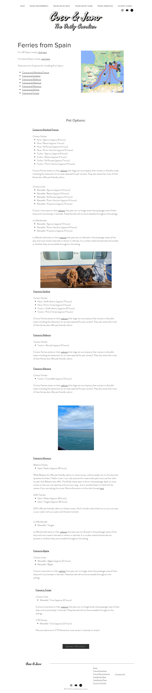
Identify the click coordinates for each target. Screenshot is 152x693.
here (102, 488)
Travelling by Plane (100, 680)
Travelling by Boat (99, 677)
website (63, 170)
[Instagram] (122, 10)
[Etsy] (132, 10)
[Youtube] (127, 10)
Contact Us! (120, 674)
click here (42, 52)
